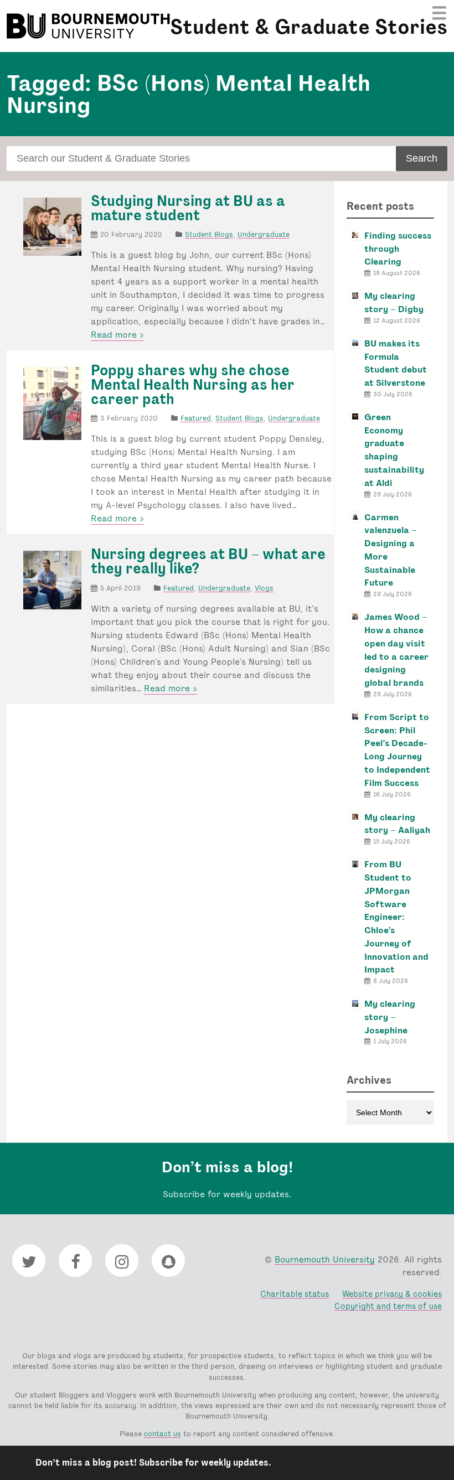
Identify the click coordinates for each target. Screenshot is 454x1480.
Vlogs (264, 588)
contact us (162, 1433)
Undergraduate (264, 234)
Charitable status (294, 1293)
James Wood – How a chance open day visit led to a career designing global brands (396, 650)
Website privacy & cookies (392, 1293)
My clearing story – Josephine (389, 1017)
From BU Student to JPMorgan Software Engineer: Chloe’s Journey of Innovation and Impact (396, 916)
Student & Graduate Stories (308, 27)
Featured (195, 418)
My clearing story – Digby (394, 302)
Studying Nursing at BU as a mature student (188, 208)
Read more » (117, 334)
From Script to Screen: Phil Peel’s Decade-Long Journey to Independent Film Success (397, 750)
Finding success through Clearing (397, 249)
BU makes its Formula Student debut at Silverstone (395, 363)
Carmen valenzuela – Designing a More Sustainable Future (390, 550)
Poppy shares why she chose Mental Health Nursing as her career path (193, 384)
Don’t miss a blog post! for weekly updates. (153, 1462)
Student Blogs (209, 234)
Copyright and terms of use (388, 1306)
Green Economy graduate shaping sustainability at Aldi (394, 450)
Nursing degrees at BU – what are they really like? (208, 561)
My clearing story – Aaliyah (397, 823)
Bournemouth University (90, 26)
